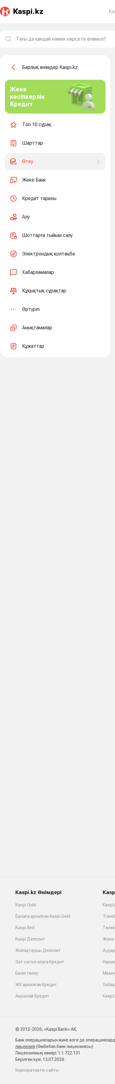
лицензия (25, 1046)
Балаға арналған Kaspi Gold (42, 916)
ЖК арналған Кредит (36, 984)
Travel (109, 916)
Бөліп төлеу (26, 973)
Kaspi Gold (25, 904)
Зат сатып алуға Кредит (39, 961)
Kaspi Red (24, 927)
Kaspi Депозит (30, 939)
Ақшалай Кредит (32, 996)
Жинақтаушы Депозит (38, 950)
